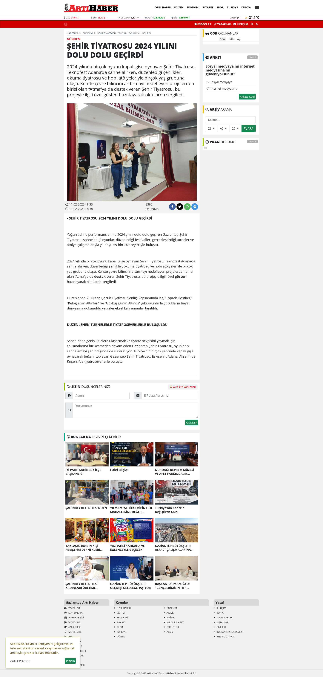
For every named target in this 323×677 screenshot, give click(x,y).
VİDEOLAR (204, 24)
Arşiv (169, 632)
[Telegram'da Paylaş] (194, 206)
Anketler (74, 627)
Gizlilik (221, 627)
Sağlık (170, 617)
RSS (70, 636)
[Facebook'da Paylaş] (172, 206)
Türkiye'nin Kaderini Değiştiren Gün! (170, 510)
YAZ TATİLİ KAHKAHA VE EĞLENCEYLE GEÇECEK (127, 548)
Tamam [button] (70, 661)
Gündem (171, 608)
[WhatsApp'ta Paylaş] (187, 206)
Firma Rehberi (77, 651)
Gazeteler (74, 641)
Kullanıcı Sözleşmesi (229, 632)
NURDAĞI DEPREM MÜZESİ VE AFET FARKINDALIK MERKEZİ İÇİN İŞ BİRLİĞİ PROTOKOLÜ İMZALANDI (174, 472)
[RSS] (257, 24)
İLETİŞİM (242, 24)
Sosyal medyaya (220, 82)
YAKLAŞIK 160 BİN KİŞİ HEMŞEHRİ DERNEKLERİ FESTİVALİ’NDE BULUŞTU (83, 548)
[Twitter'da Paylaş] (179, 206)
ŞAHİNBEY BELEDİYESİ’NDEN (86, 508)
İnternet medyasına (223, 88)
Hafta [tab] (231, 39)
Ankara (234, 18)
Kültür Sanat (175, 622)
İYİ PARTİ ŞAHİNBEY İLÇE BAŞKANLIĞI (83, 472)
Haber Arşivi (76, 617)
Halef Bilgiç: (119, 470)
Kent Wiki (74, 660)
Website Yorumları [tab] (184, 387)
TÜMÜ (251, 57)
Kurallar (222, 622)
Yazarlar (74, 608)
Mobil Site (74, 632)
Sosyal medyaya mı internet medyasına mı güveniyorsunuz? (230, 70)
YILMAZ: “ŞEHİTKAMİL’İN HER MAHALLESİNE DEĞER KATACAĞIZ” (131, 510)
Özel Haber (163, 7)
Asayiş (170, 612)
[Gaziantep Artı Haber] (91, 7)
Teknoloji (172, 627)
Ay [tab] (238, 39)
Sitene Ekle (75, 646)
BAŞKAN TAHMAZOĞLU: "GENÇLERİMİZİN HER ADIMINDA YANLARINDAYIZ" (176, 586)
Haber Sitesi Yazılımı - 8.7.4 (181, 673)
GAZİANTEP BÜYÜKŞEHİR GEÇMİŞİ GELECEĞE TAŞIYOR (130, 586)
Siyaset (208, 7)
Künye (220, 612)
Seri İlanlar (76, 655)
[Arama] (252, 24)
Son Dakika (75, 612)
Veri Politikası (225, 636)
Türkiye (232, 7)
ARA (250, 128)
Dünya (246, 7)
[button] (256, 7)
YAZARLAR (223, 24)
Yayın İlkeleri (224, 617)
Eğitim (178, 7)
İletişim (221, 608)
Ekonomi (193, 7)
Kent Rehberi (76, 665)
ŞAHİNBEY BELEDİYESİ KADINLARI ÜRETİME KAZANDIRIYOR (81, 586)
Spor (220, 7)
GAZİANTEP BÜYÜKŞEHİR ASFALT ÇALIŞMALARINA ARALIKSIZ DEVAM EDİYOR (174, 548)
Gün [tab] (222, 39)
